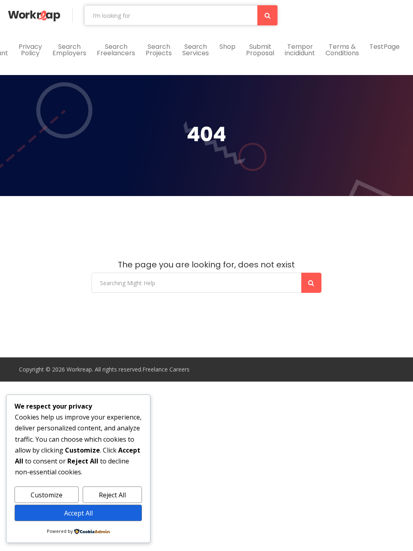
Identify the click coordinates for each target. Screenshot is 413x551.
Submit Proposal (260, 50)
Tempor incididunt (300, 50)
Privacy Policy (30, 50)
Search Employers (69, 50)
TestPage (384, 46)
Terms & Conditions (342, 50)
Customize (47, 494)
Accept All (78, 513)
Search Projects (159, 50)
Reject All (112, 494)
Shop (227, 46)
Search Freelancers (116, 50)
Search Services (195, 50)
